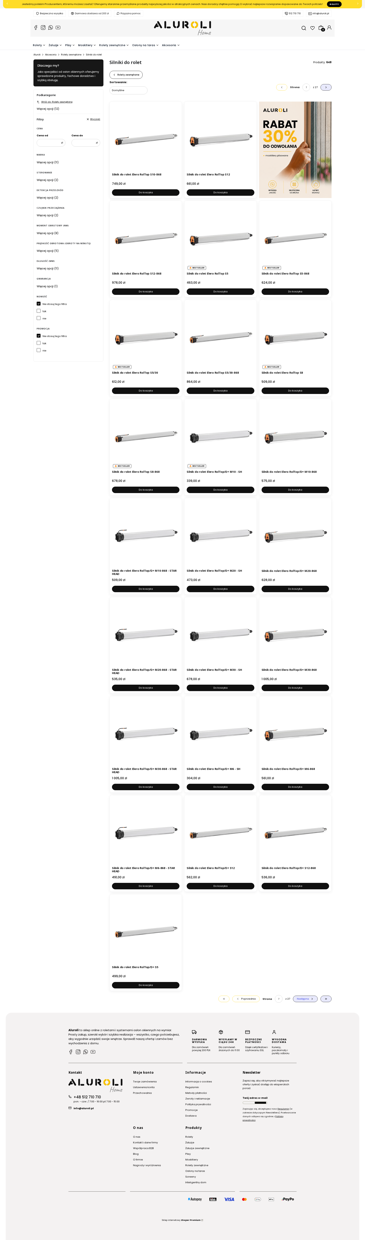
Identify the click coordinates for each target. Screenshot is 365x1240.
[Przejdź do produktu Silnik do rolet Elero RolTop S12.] (220, 137)
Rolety (334, 4)
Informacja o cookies (198, 1081)
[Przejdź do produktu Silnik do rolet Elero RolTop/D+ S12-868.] (295, 831)
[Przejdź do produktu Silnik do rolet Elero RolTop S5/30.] (145, 335)
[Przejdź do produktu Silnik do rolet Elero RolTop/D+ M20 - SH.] (220, 534)
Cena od (42, 135)
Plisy (188, 1154)
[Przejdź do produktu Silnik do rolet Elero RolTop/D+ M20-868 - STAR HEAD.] (145, 633)
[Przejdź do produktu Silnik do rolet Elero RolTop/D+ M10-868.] (295, 435)
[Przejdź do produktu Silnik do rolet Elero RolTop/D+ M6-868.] (295, 732)
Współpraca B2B (143, 1148)
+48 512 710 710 (87, 1097)
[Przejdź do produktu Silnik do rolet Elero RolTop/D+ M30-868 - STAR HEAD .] (145, 732)
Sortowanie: (118, 82)
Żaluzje (189, 1142)
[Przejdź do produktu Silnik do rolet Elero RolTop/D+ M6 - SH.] (220, 732)
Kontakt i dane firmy (145, 1142)
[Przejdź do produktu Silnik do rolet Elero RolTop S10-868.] (145, 137)
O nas (136, 1137)
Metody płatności (196, 1093)
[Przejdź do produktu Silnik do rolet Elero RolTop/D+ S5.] (145, 930)
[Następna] (357, 4)
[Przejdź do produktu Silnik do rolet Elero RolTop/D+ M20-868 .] (295, 534)
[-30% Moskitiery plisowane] (295, 149)
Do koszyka (146, 192)
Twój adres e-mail (255, 1098)
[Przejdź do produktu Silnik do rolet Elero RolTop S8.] (295, 335)
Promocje (191, 1110)
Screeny (190, 1176)
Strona (295, 87)
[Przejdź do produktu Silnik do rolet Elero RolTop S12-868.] (145, 236)
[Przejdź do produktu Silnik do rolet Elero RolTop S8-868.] (145, 435)
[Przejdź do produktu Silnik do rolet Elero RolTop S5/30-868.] (220, 335)
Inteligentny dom (195, 1182)
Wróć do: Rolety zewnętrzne (56, 101)
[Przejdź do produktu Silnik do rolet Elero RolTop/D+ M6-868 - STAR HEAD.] (145, 831)
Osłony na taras (195, 1171)
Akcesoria (50, 54)
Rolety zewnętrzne (71, 54)
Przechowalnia (142, 1093)
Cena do (77, 135)
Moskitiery (191, 1159)
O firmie (138, 1159)
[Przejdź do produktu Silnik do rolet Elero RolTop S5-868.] (295, 236)
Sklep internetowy (181, 1220)
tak (44, 311)
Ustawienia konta (144, 1087)
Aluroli (36, 54)
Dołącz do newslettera (260, 1103)
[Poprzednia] (7, 4)
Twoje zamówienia (145, 1081)
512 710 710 (295, 13)
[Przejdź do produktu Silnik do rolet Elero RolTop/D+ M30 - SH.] (220, 633)
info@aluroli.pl (321, 13)
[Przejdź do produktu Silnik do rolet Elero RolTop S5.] (220, 236)
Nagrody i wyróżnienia (147, 1165)
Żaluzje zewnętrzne (197, 1148)
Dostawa (191, 1116)
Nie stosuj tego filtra (55, 304)
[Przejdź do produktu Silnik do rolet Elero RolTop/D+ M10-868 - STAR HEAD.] (145, 534)
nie (44, 318)
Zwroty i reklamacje (197, 1098)
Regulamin (192, 1087)
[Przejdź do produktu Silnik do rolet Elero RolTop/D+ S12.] (220, 831)
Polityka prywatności (198, 1104)
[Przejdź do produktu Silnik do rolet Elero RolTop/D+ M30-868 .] (295, 633)
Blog (136, 1154)
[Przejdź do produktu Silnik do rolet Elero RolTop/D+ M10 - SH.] (220, 435)
